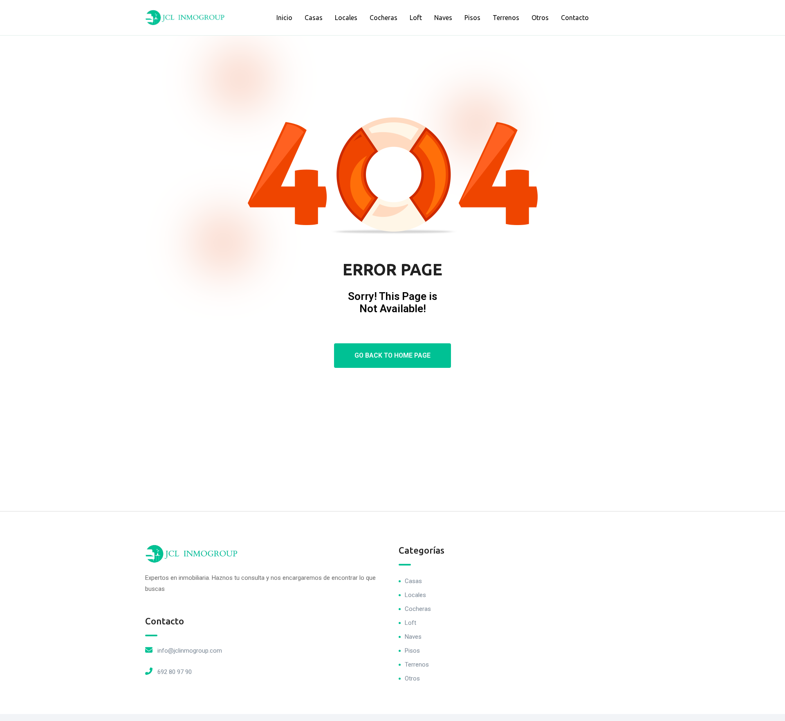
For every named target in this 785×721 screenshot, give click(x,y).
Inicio (284, 17)
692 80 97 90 (174, 672)
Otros (540, 17)
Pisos (472, 17)
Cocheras (383, 17)
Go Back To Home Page (392, 355)
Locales (346, 17)
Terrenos (506, 17)
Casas (314, 17)
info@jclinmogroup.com (189, 650)
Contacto (575, 17)
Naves (443, 17)
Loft (416, 17)
